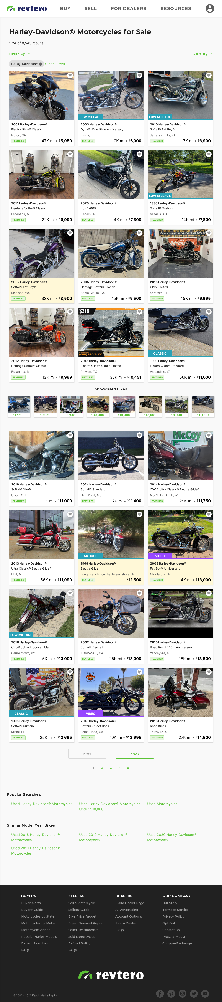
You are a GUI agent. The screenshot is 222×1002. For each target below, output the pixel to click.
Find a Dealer (125, 923)
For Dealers (128, 8)
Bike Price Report (82, 916)
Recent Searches (34, 943)
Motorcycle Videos (35, 930)
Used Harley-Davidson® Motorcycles (41, 804)
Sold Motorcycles (81, 937)
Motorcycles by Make (38, 923)
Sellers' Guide (79, 910)
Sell (91, 8)
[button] (24, 64)
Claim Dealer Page (129, 903)
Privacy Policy (173, 916)
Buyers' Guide (32, 910)
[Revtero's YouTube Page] (205, 994)
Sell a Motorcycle (81, 903)
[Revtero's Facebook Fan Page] (160, 994)
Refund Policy (79, 943)
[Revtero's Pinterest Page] (171, 994)
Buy (65, 8)
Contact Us (171, 930)
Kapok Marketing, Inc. (45, 995)
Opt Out (168, 923)
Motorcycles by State (37, 916)
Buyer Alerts (31, 903)
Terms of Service (175, 910)
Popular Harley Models (39, 937)
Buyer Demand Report (86, 923)
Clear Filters (55, 64)
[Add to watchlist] (70, 75)
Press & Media (173, 937)
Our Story (169, 903)
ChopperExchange (177, 943)
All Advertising (126, 910)
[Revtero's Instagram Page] (182, 994)
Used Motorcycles (162, 804)
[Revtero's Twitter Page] (194, 994)
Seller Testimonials (83, 930)
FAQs (25, 950)
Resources (175, 8)
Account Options (128, 916)
